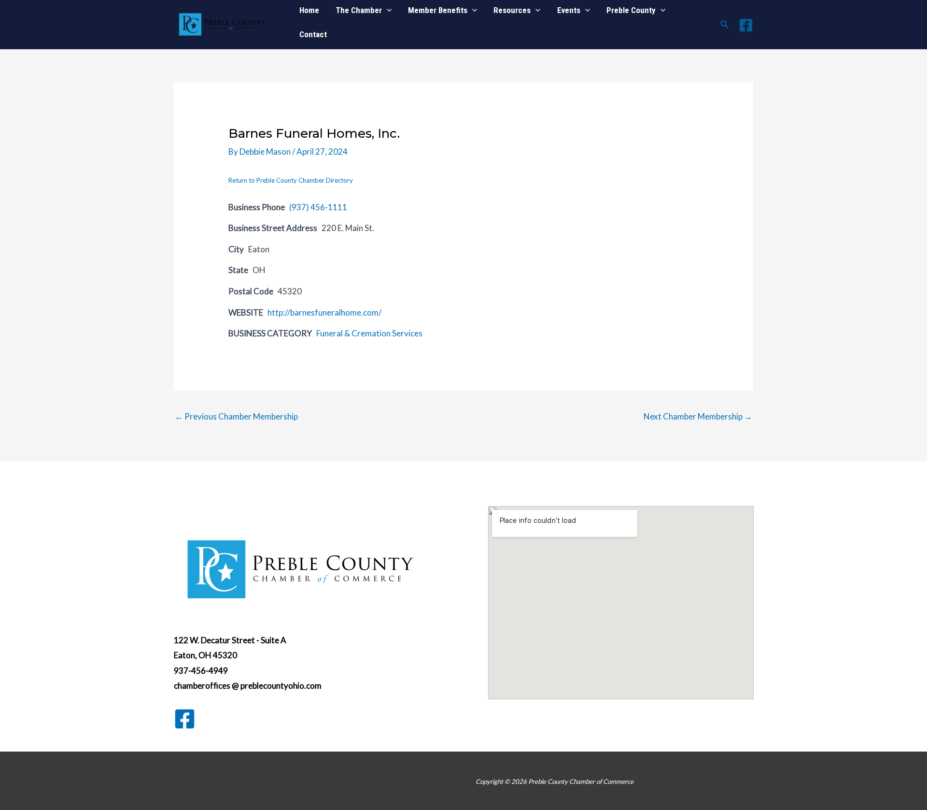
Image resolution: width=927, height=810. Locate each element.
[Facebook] (746, 25)
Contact (313, 34)
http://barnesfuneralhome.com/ (324, 312)
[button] (724, 24)
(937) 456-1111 (318, 207)
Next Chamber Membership (698, 416)
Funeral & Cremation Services (369, 333)
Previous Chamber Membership (236, 416)
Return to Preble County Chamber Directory (290, 180)
